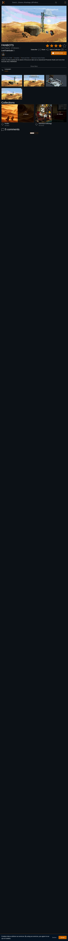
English (6, 71)
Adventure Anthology (45, 123)
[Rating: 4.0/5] (56, 46)
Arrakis (7, 123)
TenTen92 (41, 125)
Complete (16, 58)
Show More (34, 66)
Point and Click (25, 58)
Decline (54, 937)
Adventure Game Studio (38, 58)
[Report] (66, 50)
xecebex (7, 125)
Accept (62, 937)
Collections (8, 102)
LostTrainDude (7, 50)
